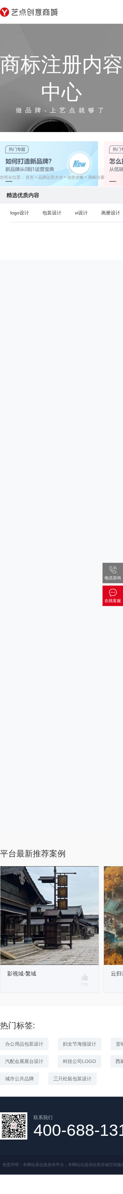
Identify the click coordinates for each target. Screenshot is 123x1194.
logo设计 (19, 212)
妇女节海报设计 (79, 1044)
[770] (84, 977)
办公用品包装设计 (24, 1044)
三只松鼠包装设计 (72, 1078)
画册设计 (110, 212)
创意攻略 (75, 177)
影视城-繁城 (21, 974)
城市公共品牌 (19, 1078)
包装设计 (52, 212)
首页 (30, 177)
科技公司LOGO (79, 1061)
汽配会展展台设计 (24, 1061)
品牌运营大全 (50, 177)
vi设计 (81, 212)
